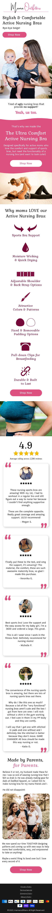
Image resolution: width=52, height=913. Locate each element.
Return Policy (26, 897)
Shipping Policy (26, 893)
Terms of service (26, 890)
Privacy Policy (26, 887)
